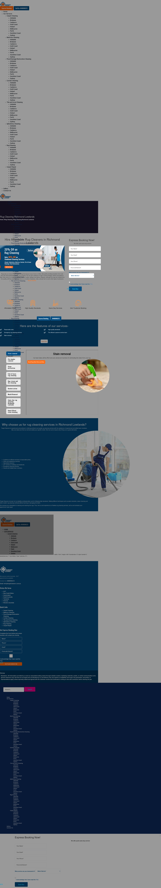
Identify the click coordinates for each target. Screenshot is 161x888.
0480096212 (56, 318)
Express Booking (43, 318)
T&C (91, 284)
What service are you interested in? (79, 272)
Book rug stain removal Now (36, 362)
